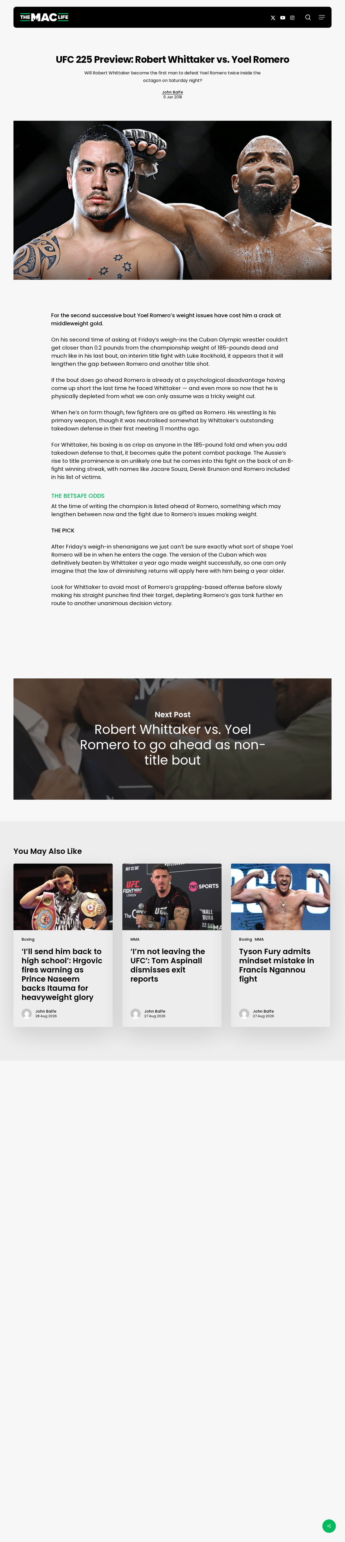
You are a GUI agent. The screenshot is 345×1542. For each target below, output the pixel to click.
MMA (135, 939)
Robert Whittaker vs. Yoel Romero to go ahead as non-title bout (172, 739)
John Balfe (172, 92)
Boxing (28, 939)
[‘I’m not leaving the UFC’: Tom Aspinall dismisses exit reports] (172, 945)
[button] (322, 17)
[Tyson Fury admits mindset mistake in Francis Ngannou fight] (280, 945)
